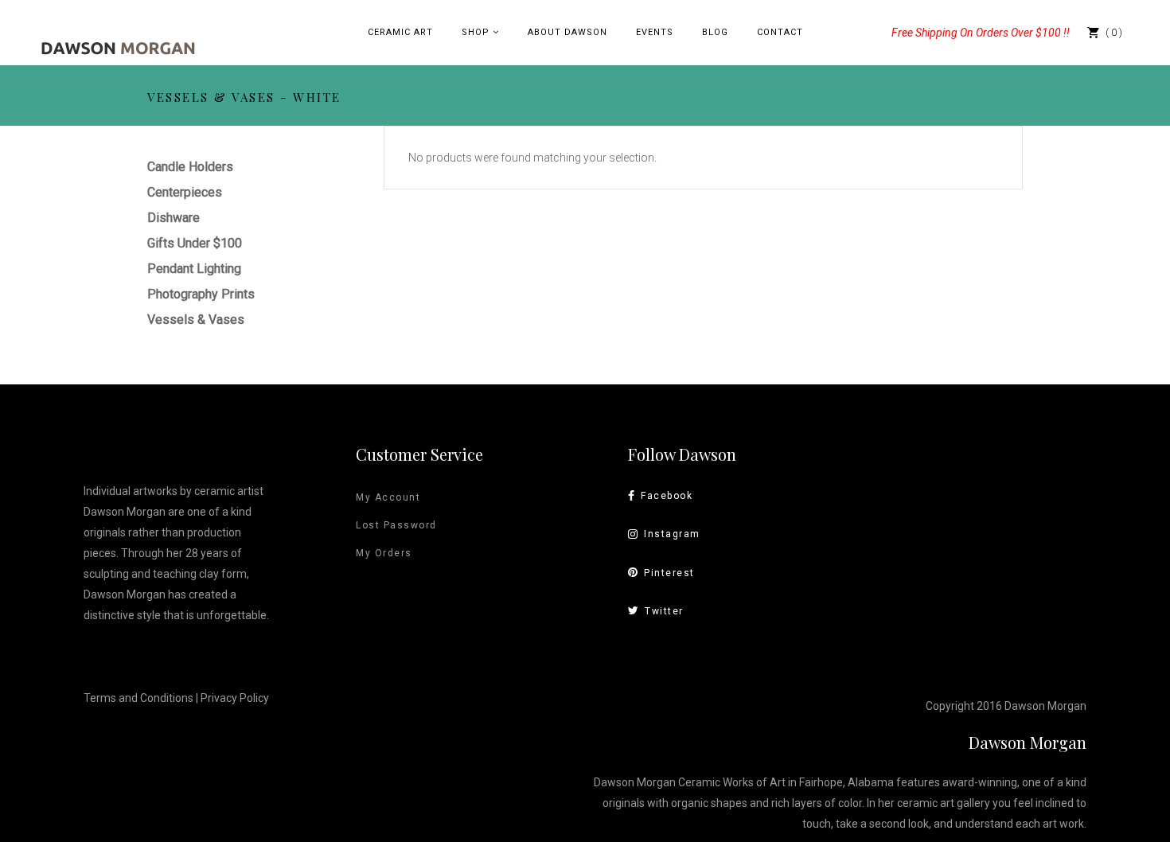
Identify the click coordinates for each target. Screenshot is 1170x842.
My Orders (384, 553)
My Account (388, 497)
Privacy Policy (235, 698)
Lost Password (396, 525)
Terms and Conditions (138, 698)
